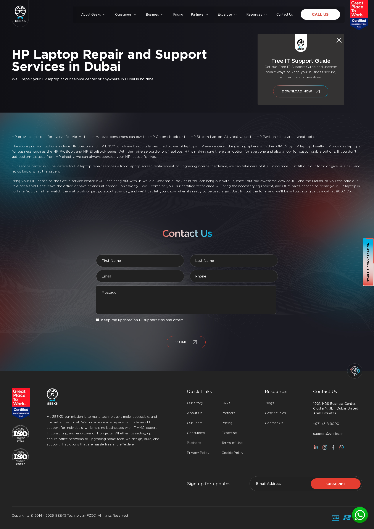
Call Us (320, 14)
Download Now (297, 91)
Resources (254, 14)
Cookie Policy (232, 453)
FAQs (226, 403)
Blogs (269, 403)
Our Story (195, 403)
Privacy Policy (198, 453)
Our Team (194, 423)
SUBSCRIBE (336, 484)
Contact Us (284, 14)
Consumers (123, 14)
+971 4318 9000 (326, 424)
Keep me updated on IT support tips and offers (142, 320)
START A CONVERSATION (368, 262)
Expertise (225, 14)
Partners (197, 14)
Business (152, 14)
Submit (182, 342)
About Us (194, 413)
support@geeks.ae (328, 433)
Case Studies (275, 413)
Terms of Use (232, 443)
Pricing (178, 14)
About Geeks (91, 14)
